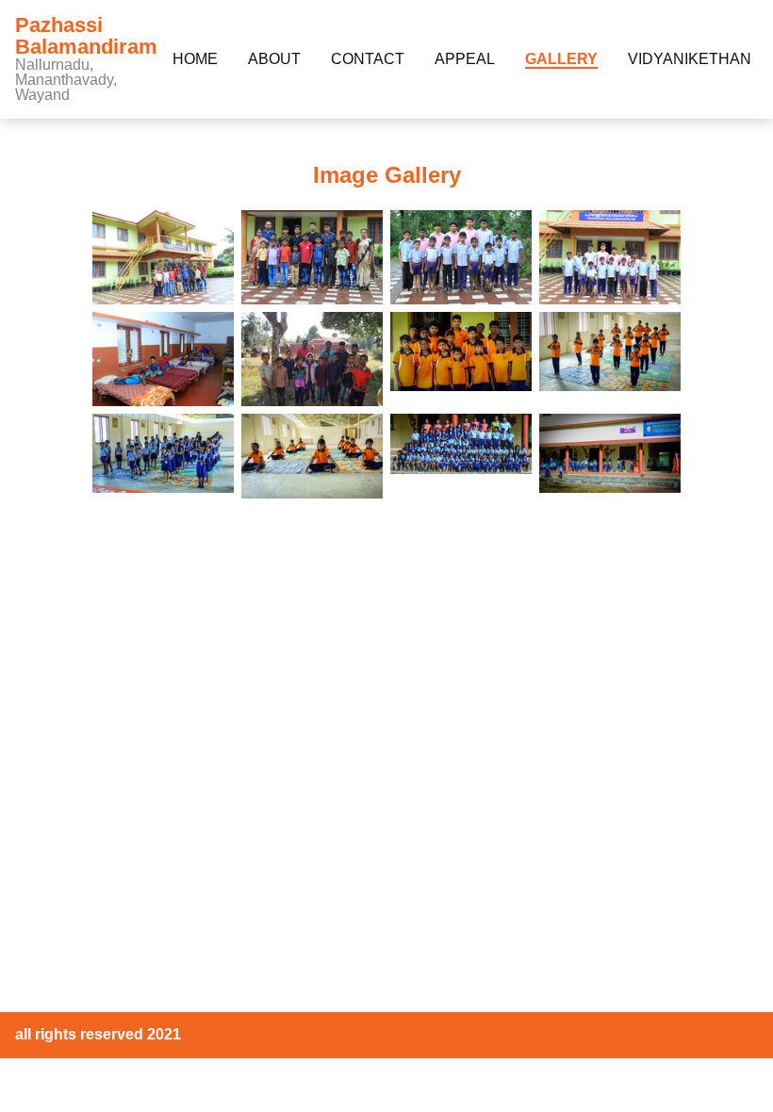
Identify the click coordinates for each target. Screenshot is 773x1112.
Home (195, 59)
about (274, 59)
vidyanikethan (689, 59)
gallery (561, 59)
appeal (465, 59)
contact (367, 59)
